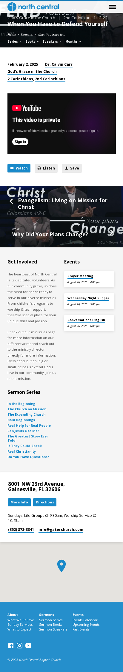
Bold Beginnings (21, 419)
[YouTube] (28, 645)
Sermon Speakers (53, 629)
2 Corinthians (20, 78)
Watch (21, 168)
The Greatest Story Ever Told (27, 438)
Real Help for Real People (29, 425)
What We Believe (20, 620)
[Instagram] (19, 645)
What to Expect (19, 629)
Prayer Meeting (80, 276)
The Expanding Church (26, 414)
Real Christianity (21, 451)
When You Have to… (51, 35)
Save (74, 168)
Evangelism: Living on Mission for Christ (62, 203)
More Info (19, 502)
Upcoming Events (86, 624)
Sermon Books (50, 624)
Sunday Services (20, 624)
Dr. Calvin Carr (59, 64)
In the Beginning (21, 403)
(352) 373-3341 (21, 529)
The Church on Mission (26, 409)
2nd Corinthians (50, 78)
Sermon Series (50, 620)
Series (13, 41)
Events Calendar (85, 620)
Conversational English (86, 320)
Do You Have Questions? (28, 456)
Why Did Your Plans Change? (50, 234)
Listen (48, 168)
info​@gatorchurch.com (61, 529)
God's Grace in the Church (32, 71)
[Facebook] (10, 645)
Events (78, 614)
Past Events (81, 629)
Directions (45, 502)
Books (30, 41)
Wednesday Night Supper (88, 298)
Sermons (27, 35)
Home (12, 35)
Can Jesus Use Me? (23, 431)
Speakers (51, 41)
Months (72, 41)
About (12, 614)
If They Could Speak (24, 445)
